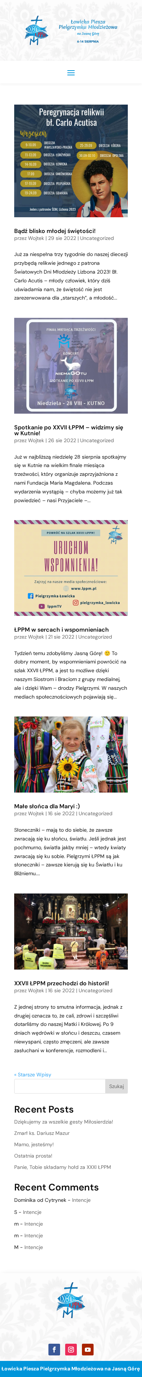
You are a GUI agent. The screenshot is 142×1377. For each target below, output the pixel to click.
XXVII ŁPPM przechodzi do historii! (61, 983)
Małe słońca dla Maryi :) (47, 806)
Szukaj (116, 1086)
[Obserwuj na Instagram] (71, 1349)
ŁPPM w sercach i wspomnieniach (61, 629)
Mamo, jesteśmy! (34, 1144)
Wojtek (36, 238)
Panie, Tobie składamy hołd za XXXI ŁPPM (62, 1167)
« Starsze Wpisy (32, 1074)
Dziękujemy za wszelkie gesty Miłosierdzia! (63, 1121)
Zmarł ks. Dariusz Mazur (42, 1133)
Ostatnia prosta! (33, 1155)
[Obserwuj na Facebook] (54, 1349)
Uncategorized (97, 238)
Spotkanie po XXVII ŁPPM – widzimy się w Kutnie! (68, 430)
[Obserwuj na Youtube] (88, 1349)
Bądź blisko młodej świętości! (55, 231)
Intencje (81, 1200)
